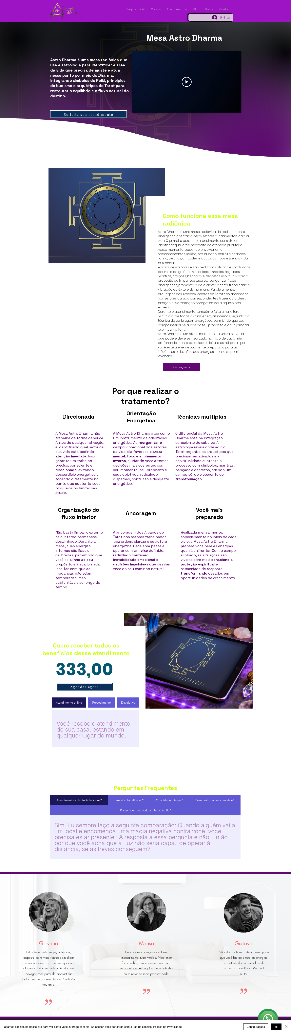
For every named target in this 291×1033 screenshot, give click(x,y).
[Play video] (187, 82)
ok (276, 1027)
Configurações (256, 1027)
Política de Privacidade (167, 1027)
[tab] (69, 702)
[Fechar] (286, 1026)
